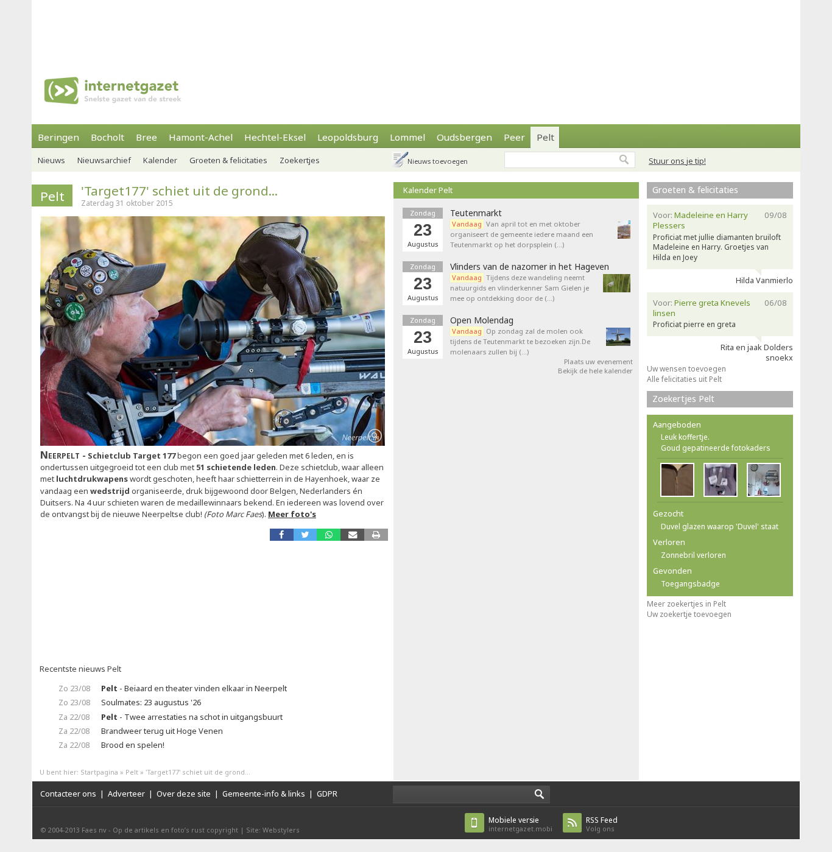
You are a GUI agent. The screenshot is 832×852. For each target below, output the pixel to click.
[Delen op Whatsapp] (328, 534)
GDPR (327, 793)
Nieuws (51, 160)
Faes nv (94, 829)
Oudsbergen (464, 137)
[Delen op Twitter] (305, 534)
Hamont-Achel (201, 137)
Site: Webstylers (273, 829)
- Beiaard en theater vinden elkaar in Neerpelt (194, 688)
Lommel (407, 137)
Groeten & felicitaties (228, 160)
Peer (514, 137)
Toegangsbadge (690, 584)
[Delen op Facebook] (282, 534)
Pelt (545, 137)
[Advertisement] (416, 27)
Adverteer (126, 793)
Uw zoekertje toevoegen (689, 614)
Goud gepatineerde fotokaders (715, 448)
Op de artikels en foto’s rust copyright (175, 829)
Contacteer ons (68, 793)
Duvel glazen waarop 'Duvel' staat (719, 526)
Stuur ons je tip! (677, 160)
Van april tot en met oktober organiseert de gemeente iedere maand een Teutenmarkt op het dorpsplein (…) (521, 234)
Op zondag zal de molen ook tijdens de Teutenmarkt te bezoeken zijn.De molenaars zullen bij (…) (520, 341)
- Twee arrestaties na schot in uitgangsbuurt (192, 716)
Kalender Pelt (428, 190)
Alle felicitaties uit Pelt (684, 379)
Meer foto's (292, 514)
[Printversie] (376, 534)
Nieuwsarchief (104, 160)
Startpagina (99, 771)
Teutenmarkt (476, 213)
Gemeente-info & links (263, 793)
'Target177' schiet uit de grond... (179, 190)
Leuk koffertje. (685, 437)
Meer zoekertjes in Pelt (686, 604)
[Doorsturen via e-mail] (352, 534)
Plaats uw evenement (598, 361)
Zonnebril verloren (693, 555)
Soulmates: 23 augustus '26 (151, 702)
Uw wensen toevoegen (686, 369)
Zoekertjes (300, 160)
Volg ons (602, 824)
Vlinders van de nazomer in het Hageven (529, 266)
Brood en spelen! (132, 744)
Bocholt (107, 137)
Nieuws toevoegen (437, 161)
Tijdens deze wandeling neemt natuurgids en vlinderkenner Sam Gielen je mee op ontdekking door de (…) (519, 288)
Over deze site (184, 793)
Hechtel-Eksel (275, 137)
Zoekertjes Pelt (683, 398)
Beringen (58, 137)
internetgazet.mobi (520, 824)
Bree (146, 137)
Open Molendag (481, 320)
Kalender (160, 160)
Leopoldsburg (347, 137)
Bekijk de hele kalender (595, 370)
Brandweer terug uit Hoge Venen (162, 730)
